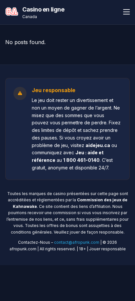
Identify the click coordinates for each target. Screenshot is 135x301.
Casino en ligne (43, 9)
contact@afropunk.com (76, 242)
